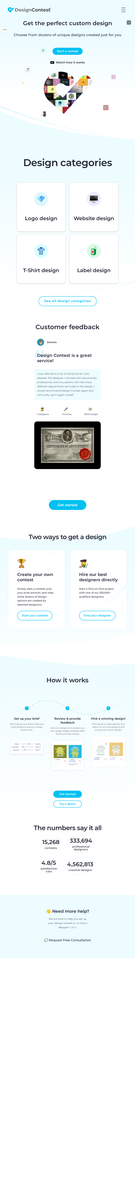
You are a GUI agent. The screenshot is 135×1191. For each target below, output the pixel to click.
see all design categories (67, 301)
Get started (67, 794)
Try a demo (67, 804)
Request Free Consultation (67, 940)
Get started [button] (68, 505)
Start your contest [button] (35, 615)
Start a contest (67, 51)
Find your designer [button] (97, 615)
